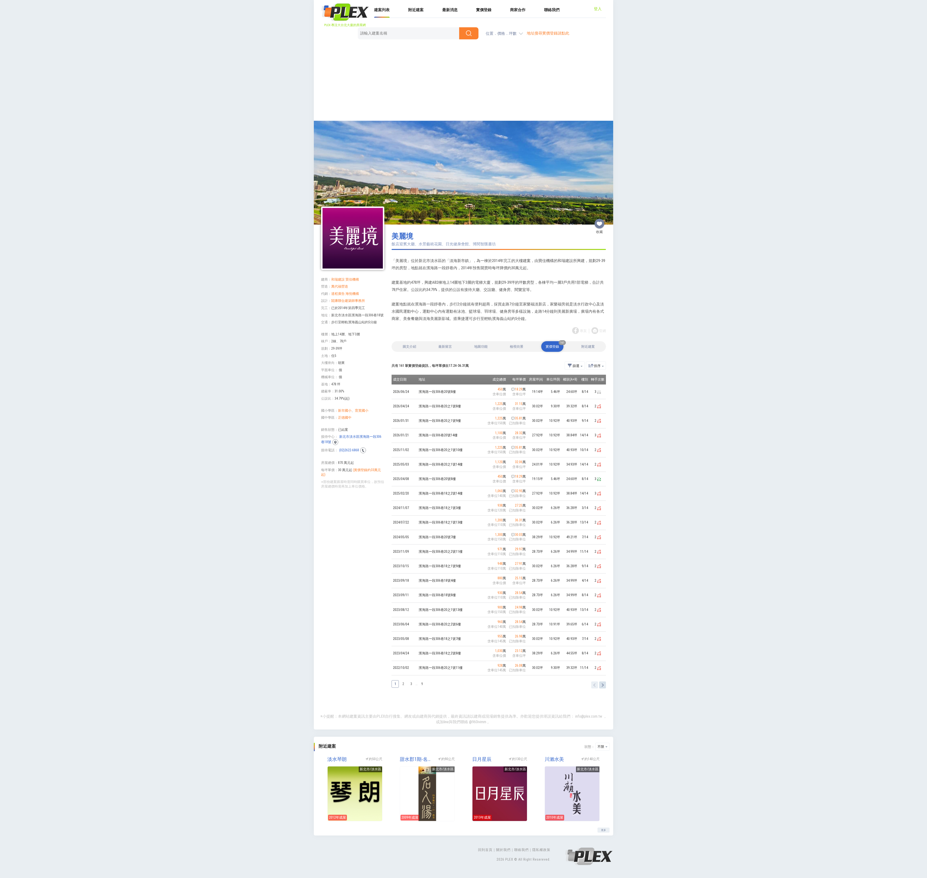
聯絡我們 (552, 9)
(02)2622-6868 (349, 450)
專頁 (583, 331)
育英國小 (361, 410)
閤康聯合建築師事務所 (348, 301)
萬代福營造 (339, 286)
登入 (598, 9)
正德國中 (344, 417)
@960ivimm (477, 722)
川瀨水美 (554, 759)
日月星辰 (482, 759)
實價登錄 (484, 9)
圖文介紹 (409, 346)
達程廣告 (338, 294)
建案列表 (382, 9)
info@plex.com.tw (588, 716)
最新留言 (445, 346)
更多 (603, 830)
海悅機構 (352, 294)
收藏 (599, 222)
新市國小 (344, 410)
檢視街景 (516, 346)
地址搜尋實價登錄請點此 (548, 33)
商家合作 (518, 9)
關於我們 (503, 850)
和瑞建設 (338, 279)
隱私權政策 (541, 850)
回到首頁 (485, 850)
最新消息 (450, 9)
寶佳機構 (352, 279)
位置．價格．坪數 (501, 33)
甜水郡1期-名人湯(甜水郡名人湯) (416, 759)
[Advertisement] (463, 81)
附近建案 (416, 9)
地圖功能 (481, 346)
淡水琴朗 (337, 759)
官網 (602, 331)
